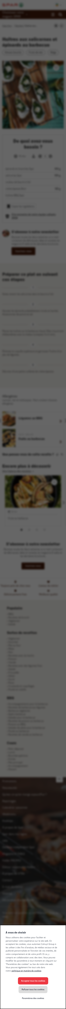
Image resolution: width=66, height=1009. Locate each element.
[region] (33, 967)
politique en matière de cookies (26, 971)
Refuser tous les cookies (33, 989)
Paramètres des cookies (33, 998)
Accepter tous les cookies (33, 981)
